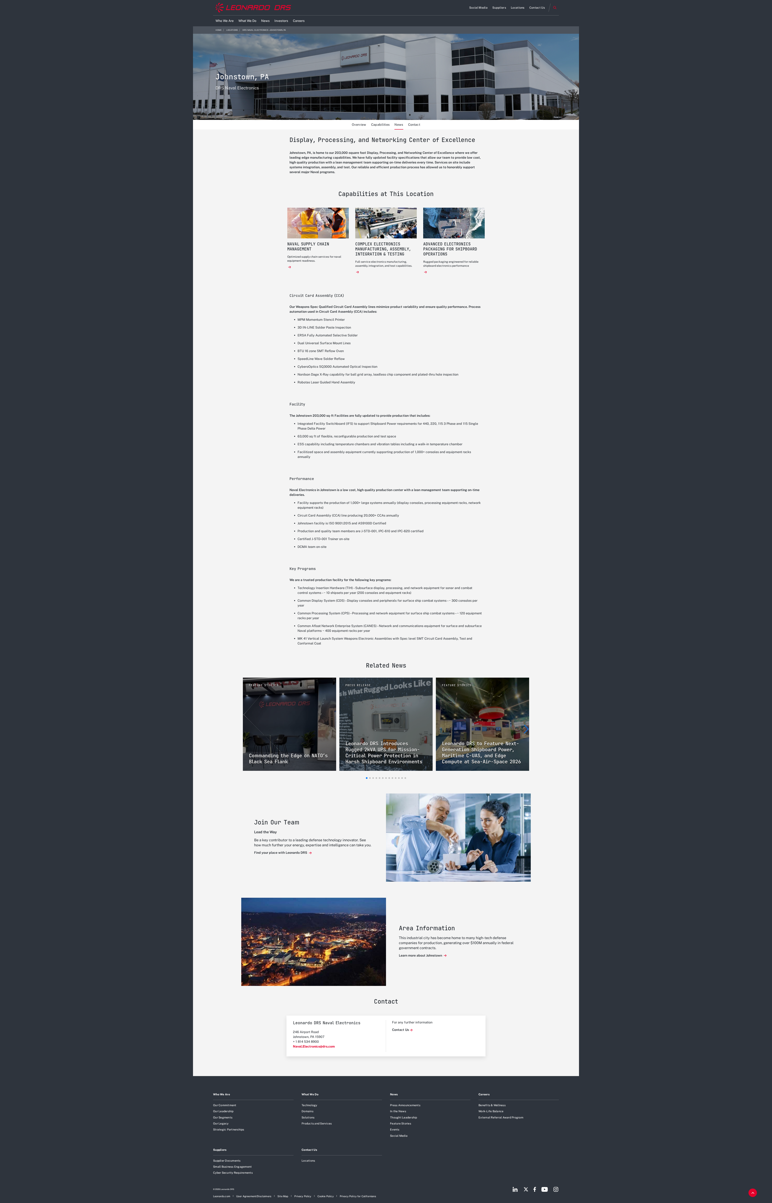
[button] (367, 778)
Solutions (308, 1117)
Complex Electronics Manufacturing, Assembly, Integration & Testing (383, 249)
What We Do (310, 1094)
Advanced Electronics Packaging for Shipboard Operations (450, 249)
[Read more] (289, 267)
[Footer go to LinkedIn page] (515, 1189)
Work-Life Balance (490, 1111)
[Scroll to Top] (752, 1193)
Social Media (399, 1135)
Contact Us (400, 1030)
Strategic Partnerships (228, 1129)
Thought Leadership (403, 1117)
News (398, 125)
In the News (398, 1111)
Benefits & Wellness (492, 1105)
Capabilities (380, 125)
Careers (484, 1094)
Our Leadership (223, 1111)
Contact (414, 125)
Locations (232, 30)
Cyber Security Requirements (233, 1172)
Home (219, 30)
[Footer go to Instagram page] (556, 1189)
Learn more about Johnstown (421, 955)
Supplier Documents (227, 1160)
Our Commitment (224, 1105)
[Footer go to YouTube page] (544, 1189)
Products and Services (317, 1123)
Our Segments (222, 1117)
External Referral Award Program (500, 1117)
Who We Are (221, 1094)
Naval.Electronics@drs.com (314, 1046)
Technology (309, 1105)
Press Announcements (405, 1105)
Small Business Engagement (232, 1166)
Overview (359, 125)
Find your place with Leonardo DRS (281, 853)
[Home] (253, 8)
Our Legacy (221, 1123)
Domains (307, 1111)
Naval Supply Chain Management (308, 247)
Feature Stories (400, 1123)
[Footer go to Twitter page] (526, 1189)
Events (394, 1129)
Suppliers (220, 1149)
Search (554, 7)
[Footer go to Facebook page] (534, 1189)
